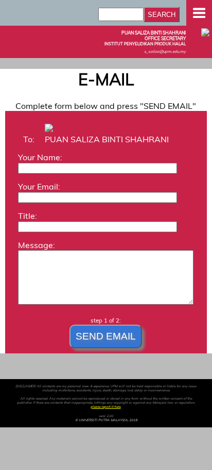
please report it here (105, 407)
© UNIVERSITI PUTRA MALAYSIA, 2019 (106, 420)
